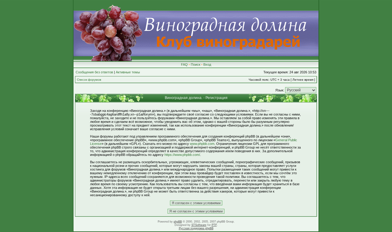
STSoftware (198, 224)
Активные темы (128, 72)
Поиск (195, 64)
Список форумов (89, 79)
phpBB (178, 221)
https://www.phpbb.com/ (182, 155)
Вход (207, 64)
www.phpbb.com (202, 143)
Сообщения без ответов (94, 72)
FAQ (184, 64)
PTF (214, 224)
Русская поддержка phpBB (196, 228)
